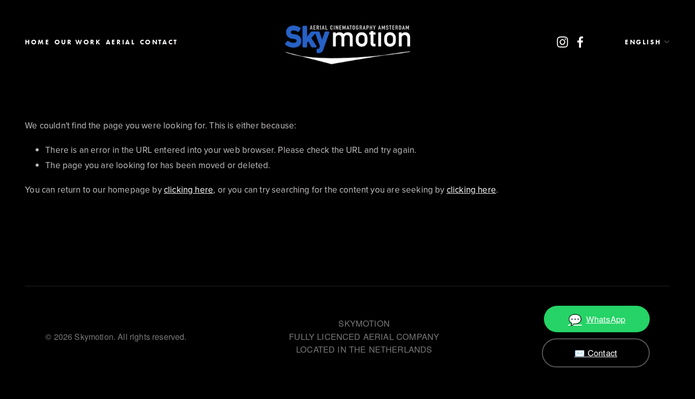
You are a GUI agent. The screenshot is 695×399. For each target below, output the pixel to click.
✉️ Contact (596, 353)
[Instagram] (562, 42)
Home (37, 42)
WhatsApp (597, 319)
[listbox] (639, 42)
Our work (78, 42)
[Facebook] (580, 42)
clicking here (188, 189)
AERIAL (121, 42)
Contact (159, 42)
